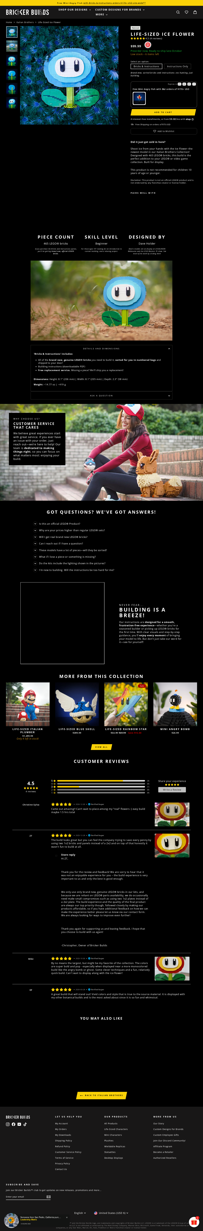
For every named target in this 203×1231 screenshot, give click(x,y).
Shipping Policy (63, 1140)
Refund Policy (62, 1146)
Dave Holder (147, 243)
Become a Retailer (163, 1152)
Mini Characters (113, 1135)
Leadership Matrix (28, 1222)
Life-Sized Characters (116, 1129)
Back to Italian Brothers (103, 1095)
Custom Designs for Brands (118, 9)
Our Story (158, 1123)
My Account (61, 1123)
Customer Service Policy (68, 1152)
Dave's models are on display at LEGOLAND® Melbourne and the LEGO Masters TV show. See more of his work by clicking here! (147, 251)
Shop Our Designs (74, 9)
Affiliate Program (162, 1146)
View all (101, 747)
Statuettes (110, 1152)
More (100, 14)
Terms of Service (64, 1157)
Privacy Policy (62, 1163)
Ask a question (101, 395)
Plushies (109, 1140)
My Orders (61, 1129)
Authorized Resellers (164, 1157)
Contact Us (61, 1169)
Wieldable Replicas (114, 1146)
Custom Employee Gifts (166, 1135)
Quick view (28, 722)
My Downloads (63, 1135)
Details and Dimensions (101, 348)
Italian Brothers (25, 22)
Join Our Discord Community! (169, 1140)
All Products (111, 1123)
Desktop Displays (113, 1157)
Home (9, 22)
